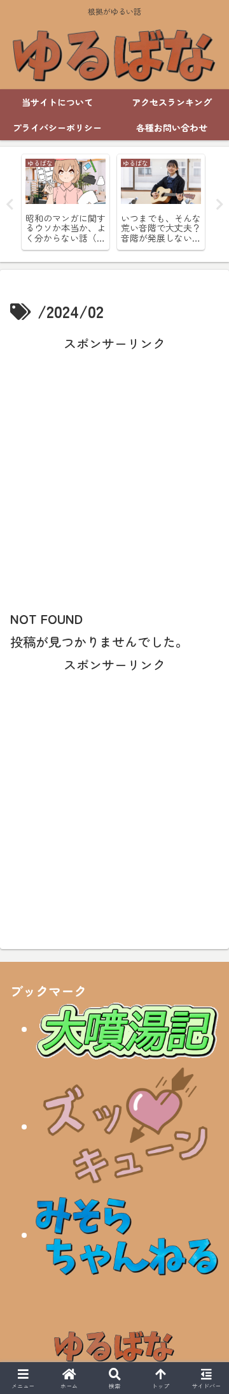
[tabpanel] (65, 202)
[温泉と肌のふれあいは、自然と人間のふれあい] (127, 1028)
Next (219, 204)
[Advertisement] (114, 469)
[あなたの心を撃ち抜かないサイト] (127, 1126)
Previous (9, 204)
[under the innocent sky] (127, 1234)
